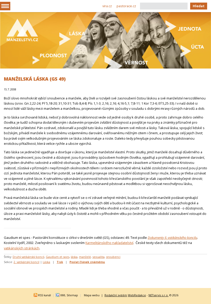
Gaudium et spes (57, 257)
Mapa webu (92, 295)
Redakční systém (115, 295)
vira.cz (107, 6)
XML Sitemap (69, 295)
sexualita (98, 257)
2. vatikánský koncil (26, 262)
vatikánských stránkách (21, 248)
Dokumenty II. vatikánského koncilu (172, 237)
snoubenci (113, 257)
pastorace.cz (126, 6)
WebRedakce (137, 295)
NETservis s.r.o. (158, 295)
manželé (85, 257)
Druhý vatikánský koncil (28, 257)
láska (74, 257)
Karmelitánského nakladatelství (109, 242)
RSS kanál (44, 295)
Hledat (199, 6)
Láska (46, 262)
